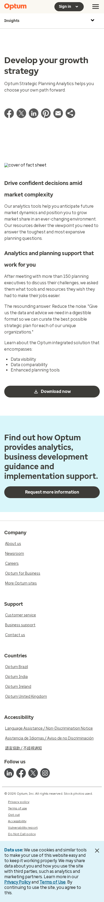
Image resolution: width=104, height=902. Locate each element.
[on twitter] (33, 773)
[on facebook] (21, 773)
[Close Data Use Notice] (97, 850)
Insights (11, 20)
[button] (70, 116)
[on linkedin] (9, 773)
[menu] (96, 6)
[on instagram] (45, 773)
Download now (56, 391)
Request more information (52, 492)
